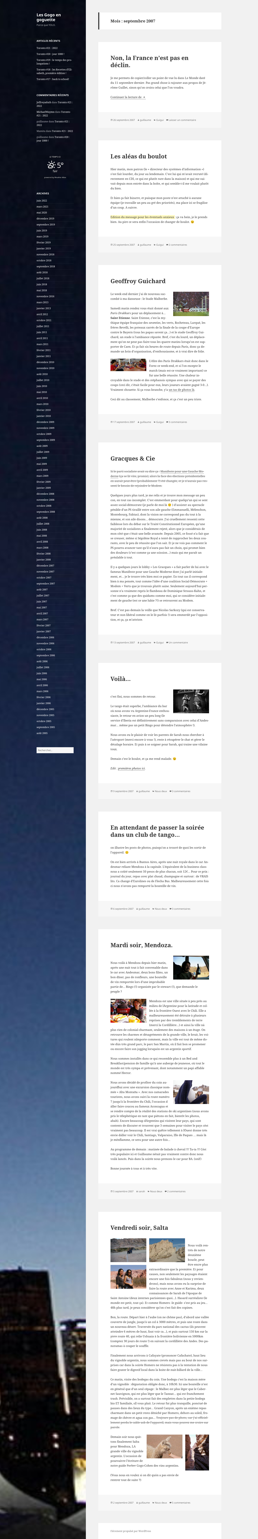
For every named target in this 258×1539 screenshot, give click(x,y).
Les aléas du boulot (138, 156)
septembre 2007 (46, 583)
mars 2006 (42, 691)
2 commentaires (178, 244)
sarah (142, 1191)
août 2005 (42, 733)
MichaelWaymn (45, 112)
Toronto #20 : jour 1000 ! (50, 54)
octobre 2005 (44, 721)
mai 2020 (42, 212)
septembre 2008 (46, 511)
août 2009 (42, 446)
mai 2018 (42, 290)
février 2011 (44, 350)
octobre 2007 (44, 577)
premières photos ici (131, 768)
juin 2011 (42, 332)
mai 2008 (42, 535)
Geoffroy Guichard (138, 281)
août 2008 (42, 517)
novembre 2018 (45, 254)
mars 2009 (42, 475)
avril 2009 (42, 470)
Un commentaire (178, 642)
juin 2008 (42, 529)
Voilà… (120, 679)
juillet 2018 (43, 278)
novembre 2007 (45, 571)
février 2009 (44, 481)
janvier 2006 (44, 703)
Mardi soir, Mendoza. (141, 945)
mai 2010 (42, 392)
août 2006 (42, 661)
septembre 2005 (46, 727)
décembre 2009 (45, 422)
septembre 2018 (46, 266)
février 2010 (44, 410)
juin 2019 (42, 230)
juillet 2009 (43, 452)
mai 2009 (42, 464)
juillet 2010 (43, 380)
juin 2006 (42, 673)
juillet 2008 (43, 523)
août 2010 (42, 374)
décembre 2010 (45, 362)
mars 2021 (42, 206)
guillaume (145, 120)
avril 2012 (42, 314)
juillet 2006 (43, 667)
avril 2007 (42, 613)
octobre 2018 (44, 260)
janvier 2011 (44, 356)
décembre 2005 (45, 709)
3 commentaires (178, 422)
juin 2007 (42, 601)
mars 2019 (42, 236)
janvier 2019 (44, 248)
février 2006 (44, 697)
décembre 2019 (45, 218)
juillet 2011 (43, 326)
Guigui (160, 120)
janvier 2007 (44, 631)
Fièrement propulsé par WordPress (130, 1531)
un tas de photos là (181, 390)
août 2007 (42, 589)
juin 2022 (42, 200)
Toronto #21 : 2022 (47, 48)
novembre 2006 (45, 643)
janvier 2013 (44, 308)
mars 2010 (42, 404)
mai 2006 (42, 679)
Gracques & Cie (132, 458)
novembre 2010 (45, 368)
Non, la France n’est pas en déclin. (149, 61)
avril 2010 (42, 398)
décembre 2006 (45, 637)
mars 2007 (42, 619)
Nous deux (161, 791)
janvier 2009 (44, 487)
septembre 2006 (46, 655)
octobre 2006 (44, 649)
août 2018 (42, 272)
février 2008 (44, 553)
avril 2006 (42, 685)
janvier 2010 (44, 416)
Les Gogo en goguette (49, 17)
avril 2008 (42, 541)
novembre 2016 (45, 296)
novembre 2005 (45, 715)
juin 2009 (42, 458)
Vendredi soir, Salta (139, 1227)
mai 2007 (42, 607)
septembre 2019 (46, 224)
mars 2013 (42, 302)
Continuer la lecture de (128, 97)
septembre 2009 (46, 440)
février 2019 (44, 242)
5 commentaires (181, 1502)
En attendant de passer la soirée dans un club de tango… (157, 830)
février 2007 (44, 625)
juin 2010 (42, 386)
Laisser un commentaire (182, 120)
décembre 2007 (45, 565)
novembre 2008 (45, 499)
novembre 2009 (45, 428)
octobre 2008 (44, 505)
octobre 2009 (44, 434)
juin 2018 (42, 284)
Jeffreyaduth (44, 102)
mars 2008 (42, 547)
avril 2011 (42, 338)
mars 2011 (42, 344)
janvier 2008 (44, 559)
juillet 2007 (43, 595)
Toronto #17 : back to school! (53, 79)
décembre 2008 (45, 493)
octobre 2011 (44, 320)
